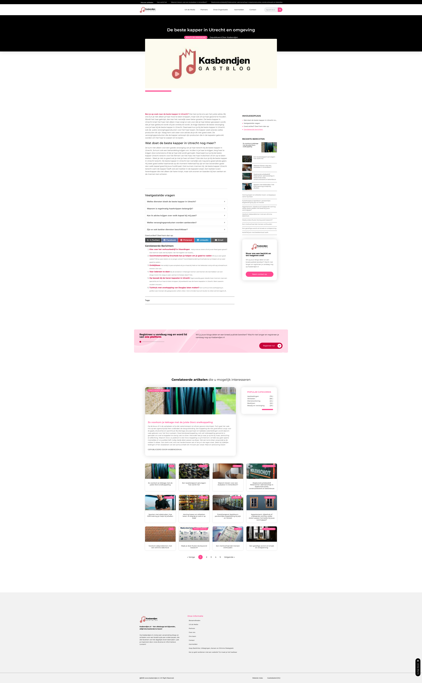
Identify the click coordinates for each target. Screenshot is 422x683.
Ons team (192, 636)
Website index (257, 678)
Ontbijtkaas (154, 265)
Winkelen (251, 399)
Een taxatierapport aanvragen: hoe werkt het (264, 157)
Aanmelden (239, 10)
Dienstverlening (253, 401)
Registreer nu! (269, 346)
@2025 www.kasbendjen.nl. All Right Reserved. (157, 678)
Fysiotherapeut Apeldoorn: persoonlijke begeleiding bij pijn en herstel (256, 201)
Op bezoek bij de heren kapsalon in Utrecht (169, 278)
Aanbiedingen (253, 396)
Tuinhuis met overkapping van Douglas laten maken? (174, 288)
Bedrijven (251, 403)
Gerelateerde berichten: (253, 129)
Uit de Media (190, 10)
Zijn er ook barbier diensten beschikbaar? (186, 229)
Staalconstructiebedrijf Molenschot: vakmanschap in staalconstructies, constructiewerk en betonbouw (202, 2)
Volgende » (229, 557)
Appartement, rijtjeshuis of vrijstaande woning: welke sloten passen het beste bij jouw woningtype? (259, 208)
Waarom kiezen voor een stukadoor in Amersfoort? (263, 166)
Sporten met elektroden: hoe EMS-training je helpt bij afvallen (266, 2)
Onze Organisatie (220, 10)
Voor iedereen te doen (159, 272)
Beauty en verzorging (196, 37)
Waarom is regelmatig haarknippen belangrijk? (186, 209)
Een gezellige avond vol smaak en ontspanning (259, 228)
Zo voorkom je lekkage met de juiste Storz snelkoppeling (250, 145)
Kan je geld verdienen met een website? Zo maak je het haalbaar (213, 652)
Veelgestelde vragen (252, 123)
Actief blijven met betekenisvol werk (255, 232)
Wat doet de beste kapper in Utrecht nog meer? (260, 120)
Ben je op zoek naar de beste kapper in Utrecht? (167, 114)
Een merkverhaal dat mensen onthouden (257, 224)
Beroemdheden (194, 620)
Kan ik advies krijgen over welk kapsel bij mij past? (186, 215)
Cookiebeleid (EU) (273, 678)
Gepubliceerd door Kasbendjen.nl (165, 449)
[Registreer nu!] (279, 346)
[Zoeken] (280, 10)
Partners (204, 10)
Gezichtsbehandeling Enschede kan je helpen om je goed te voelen (180, 256)
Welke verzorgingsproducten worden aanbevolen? (186, 222)
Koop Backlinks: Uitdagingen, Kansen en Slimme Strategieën (211, 648)
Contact (252, 10)
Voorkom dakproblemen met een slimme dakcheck (257, 215)
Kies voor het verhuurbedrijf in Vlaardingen (169, 249)
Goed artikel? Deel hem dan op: (256, 126)
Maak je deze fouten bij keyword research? (257, 220)
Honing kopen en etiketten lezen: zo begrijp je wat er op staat (259, 195)
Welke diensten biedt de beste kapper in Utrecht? (186, 201)
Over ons (192, 632)
